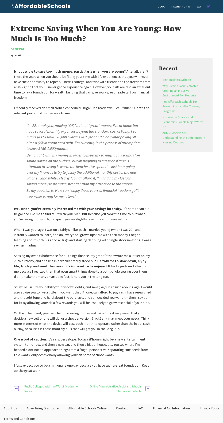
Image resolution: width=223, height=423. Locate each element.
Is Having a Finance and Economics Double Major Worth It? (182, 122)
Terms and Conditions (19, 418)
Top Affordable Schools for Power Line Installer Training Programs (181, 106)
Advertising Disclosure (42, 408)
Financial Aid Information (171, 408)
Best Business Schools (176, 80)
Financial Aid (180, 6)
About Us (10, 408)
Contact (122, 408)
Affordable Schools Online (87, 408)
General (17, 49)
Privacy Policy (209, 408)
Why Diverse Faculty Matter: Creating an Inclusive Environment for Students (180, 90)
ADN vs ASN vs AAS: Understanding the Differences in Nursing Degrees (183, 137)
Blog (161, 6)
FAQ (198, 6)
